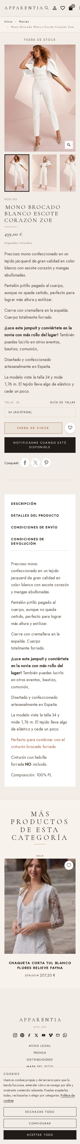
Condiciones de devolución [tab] (27, 541)
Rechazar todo (39, 1112)
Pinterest (46, 462)
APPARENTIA (24, 8)
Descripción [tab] (24, 503)
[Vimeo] (51, 1035)
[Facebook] (29, 1035)
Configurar (40, 1123)
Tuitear (35, 462)
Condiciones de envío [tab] (34, 527)
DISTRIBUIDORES (40, 1059)
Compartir (24, 462)
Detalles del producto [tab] (35, 515)
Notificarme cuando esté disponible (40, 445)
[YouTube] (44, 1035)
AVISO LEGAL (40, 1046)
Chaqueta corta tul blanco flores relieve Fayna (40, 966)
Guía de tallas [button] (63, 402)
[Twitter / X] (36, 1035)
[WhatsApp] (65, 1035)
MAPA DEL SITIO (40, 1066)
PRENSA (40, 1053)
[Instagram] (15, 1035)
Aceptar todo (40, 1135)
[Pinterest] (22, 1035)
